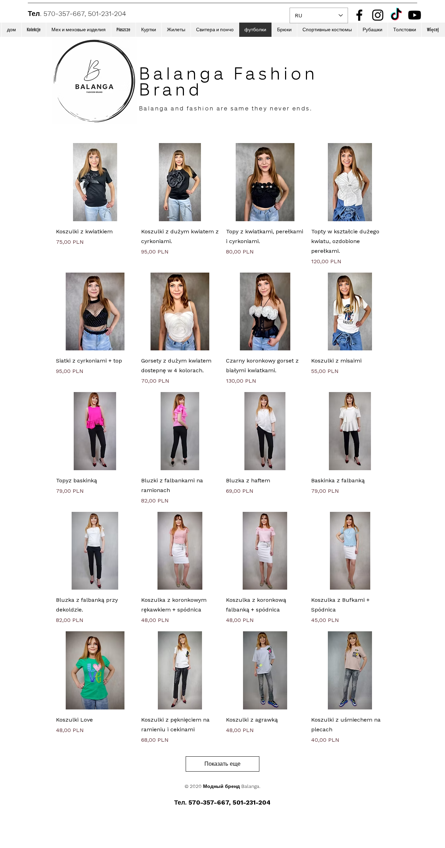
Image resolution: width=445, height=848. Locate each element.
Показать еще (222, 763)
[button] (33, 30)
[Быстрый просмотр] (95, 182)
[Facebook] (359, 15)
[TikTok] (396, 15)
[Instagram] (377, 15)
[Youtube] (414, 15)
